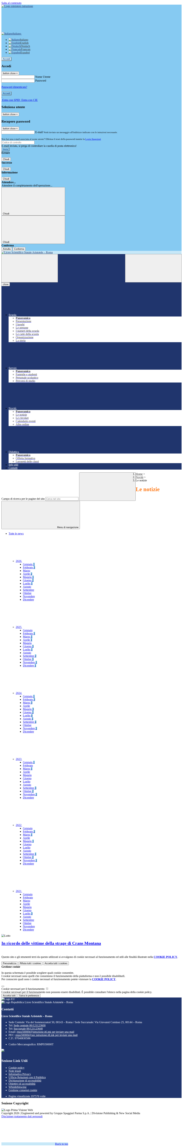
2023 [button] (19, 759)
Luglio (28, 583)
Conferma (19, 249)
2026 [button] (19, 561)
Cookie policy (16, 1067)
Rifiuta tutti (30, 963)
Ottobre (27, 593)
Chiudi (6, 159)
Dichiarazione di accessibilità (25, 1080)
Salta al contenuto (11, 2)
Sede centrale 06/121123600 (30, 1025)
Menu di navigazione (67, 527)
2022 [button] (19, 825)
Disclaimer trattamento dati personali (22, 1116)
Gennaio (29, 564)
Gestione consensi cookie (23, 1090)
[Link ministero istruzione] (17, 6)
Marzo (26, 570)
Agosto (27, 586)
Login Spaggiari (93, 139)
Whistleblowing (17, 1086)
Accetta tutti (56, 963)
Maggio (28, 577)
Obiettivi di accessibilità (22, 1083)
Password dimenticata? (14, 86)
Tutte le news (16, 533)
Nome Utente (42, 76)
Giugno (28, 580)
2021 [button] (19, 891)
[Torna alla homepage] (91, 252)
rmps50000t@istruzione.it (45, 1031)
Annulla (7, 249)
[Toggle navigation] (29, 268)
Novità (139, 477)
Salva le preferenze (29, 995)
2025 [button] (19, 627)
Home (139, 473)
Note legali (15, 1070)
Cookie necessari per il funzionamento (23, 988)
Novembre (29, 596)
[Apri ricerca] (153, 268)
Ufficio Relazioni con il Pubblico (27, 1077)
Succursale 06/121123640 (28, 1028)
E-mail (39, 132)
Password (40, 80)
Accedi (6, 59)
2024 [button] (19, 693)
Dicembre (28, 599)
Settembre (28, 589)
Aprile (27, 573)
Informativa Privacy (20, 1074)
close (5, 284)
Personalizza (9, 963)
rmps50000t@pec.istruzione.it (46, 1035)
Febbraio (29, 567)
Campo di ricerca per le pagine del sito (23, 498)
